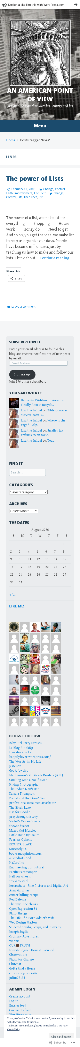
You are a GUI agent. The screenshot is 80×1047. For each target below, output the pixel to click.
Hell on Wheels (20, 876)
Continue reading (54, 258)
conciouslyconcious (23, 973)
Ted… (51, 441)
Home (10, 140)
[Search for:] (27, 472)
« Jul (12, 595)
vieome (14, 941)
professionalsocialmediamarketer (32, 803)
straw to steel (18, 881)
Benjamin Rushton (34, 400)
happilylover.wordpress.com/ (30, 757)
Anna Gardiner (19, 890)
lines (34, 197)
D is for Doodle (19, 812)
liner (27, 197)
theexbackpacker (21, 752)
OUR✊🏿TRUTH (19, 946)
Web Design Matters (23, 923)
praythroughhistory (23, 817)
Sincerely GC (18, 849)
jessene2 (15, 766)
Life (36, 193)
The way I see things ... (25, 904)
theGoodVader (19, 826)
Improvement (23, 193)
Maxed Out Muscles (22, 831)
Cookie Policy (13, 1029)
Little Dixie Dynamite (24, 835)
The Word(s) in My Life (25, 762)
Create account (19, 997)
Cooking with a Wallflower (28, 780)
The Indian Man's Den (24, 789)
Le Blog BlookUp (21, 748)
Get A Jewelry (18, 771)
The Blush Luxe (20, 808)
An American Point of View (40, 94)
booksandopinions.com (25, 854)
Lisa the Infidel (31, 410)
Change (48, 189)
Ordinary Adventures (24, 936)
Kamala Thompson (21, 794)
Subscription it (25, 341)
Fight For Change (21, 960)
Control (60, 189)
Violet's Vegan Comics (24, 821)
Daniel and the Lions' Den (27, 798)
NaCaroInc (16, 863)
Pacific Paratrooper (23, 872)
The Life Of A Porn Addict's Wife (32, 918)
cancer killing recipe (24, 895)
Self (43, 193)
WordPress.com (20, 1015)
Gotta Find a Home (22, 969)
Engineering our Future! (26, 867)
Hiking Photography (23, 785)
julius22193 (17, 978)
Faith (9, 193)
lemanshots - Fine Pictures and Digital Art (38, 886)
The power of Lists (35, 178)
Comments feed (20, 1010)
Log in (13, 1001)
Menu (40, 126)
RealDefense (17, 900)
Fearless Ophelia (20, 840)
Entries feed (17, 1006)
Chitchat (15, 964)
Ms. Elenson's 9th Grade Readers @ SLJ (36, 775)
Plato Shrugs (18, 913)
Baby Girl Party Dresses (25, 743)
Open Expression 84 (23, 909)
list (41, 197)
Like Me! (16, 606)
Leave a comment (23, 306)
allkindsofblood (20, 858)
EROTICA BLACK (20, 844)
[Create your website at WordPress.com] (40, 4)
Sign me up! (22, 374)
